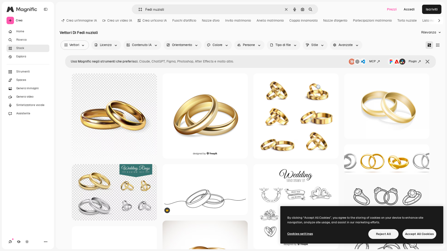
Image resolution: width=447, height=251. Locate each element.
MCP (372, 61)
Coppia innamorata (303, 20)
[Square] (437, 45)
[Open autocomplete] (138, 9)
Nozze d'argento (335, 20)
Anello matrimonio (270, 20)
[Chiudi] (427, 61)
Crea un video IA (119, 20)
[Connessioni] (10, 241)
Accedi (409, 9)
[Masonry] (429, 45)
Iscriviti (432, 9)
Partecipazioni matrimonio (372, 20)
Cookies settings (300, 234)
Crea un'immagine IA (81, 20)
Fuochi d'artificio (184, 20)
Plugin (413, 61)
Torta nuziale (407, 20)
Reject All (383, 234)
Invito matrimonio (238, 20)
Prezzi (392, 9)
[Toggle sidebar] (45, 9)
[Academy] (18, 241)
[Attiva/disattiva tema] (27, 241)
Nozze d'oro (211, 20)
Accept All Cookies (419, 234)
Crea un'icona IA (154, 20)
